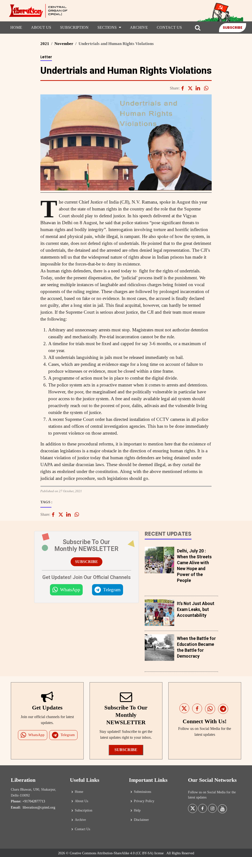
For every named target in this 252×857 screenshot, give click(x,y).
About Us (41, 27)
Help (137, 810)
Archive (139, 27)
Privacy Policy (144, 801)
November (63, 43)
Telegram (112, 589)
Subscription (74, 27)
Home (16, 27)
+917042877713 (33, 801)
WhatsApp (70, 589)
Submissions (142, 792)
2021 (44, 43)
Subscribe (232, 27)
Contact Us (169, 27)
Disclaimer (141, 820)
